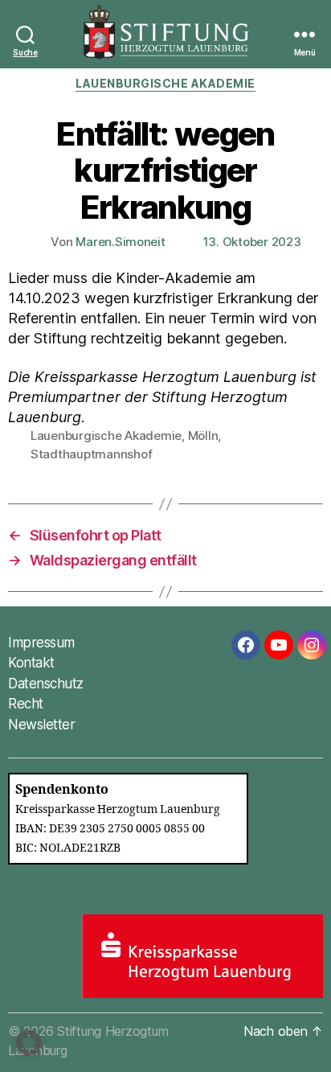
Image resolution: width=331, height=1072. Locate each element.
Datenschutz (46, 684)
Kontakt (31, 663)
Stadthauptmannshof (91, 454)
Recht (25, 704)
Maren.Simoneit (120, 241)
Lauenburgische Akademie (165, 83)
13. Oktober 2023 (252, 241)
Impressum (41, 643)
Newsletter (41, 725)
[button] (29, 1043)
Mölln (203, 435)
